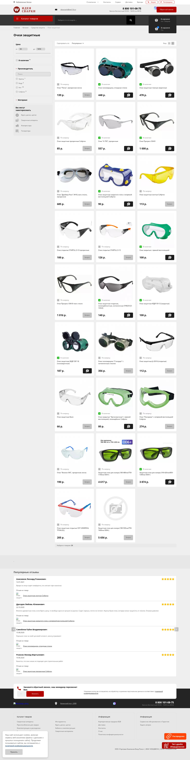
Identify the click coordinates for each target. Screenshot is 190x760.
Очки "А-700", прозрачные (108, 141)
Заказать (35, 694)
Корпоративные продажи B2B (109, 722)
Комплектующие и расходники (28, 728)
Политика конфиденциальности (110, 734)
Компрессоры (26, 125)
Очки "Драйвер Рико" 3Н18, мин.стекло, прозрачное (72, 196)
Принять (13, 752)
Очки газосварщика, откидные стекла (112, 88)
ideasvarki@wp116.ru (68, 9)
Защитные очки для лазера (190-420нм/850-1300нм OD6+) (156, 473)
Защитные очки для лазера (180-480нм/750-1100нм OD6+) (115, 473)
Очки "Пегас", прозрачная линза (69, 88)
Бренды (140, 2)
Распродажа (166, 2)
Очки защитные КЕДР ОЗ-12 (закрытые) (154, 303)
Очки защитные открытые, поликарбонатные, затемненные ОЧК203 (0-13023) (115, 305)
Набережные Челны (23, 2)
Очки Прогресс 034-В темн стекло (70, 303)
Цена (18, 44)
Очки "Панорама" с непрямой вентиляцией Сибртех (156, 418)
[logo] (21, 703)
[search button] (130, 20)
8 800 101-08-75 (132, 8)
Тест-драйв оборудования (177, 745)
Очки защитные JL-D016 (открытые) (152, 361)
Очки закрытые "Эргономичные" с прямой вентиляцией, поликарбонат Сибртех (114, 418)
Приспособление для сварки (28, 725)
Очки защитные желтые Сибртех (152, 195)
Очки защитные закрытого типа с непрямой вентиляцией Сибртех (115, 196)
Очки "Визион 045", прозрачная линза (71, 472)
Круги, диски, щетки (28, 115)
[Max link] (155, 8)
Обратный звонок (166, 9)
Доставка (129, 2)
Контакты (107, 2)
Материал (22, 100)
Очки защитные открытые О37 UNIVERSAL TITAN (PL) (73, 529)
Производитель (25, 68)
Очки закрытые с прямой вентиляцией (154, 250)
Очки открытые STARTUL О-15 (109, 250)
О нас (100, 731)
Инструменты (60, 722)
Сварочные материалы (64, 731)
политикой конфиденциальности (19, 746)
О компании (91, 2)
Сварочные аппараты (29, 120)
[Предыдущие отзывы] (14, 629)
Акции (152, 2)
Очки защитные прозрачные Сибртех (71, 141)
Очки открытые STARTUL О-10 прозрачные (73, 250)
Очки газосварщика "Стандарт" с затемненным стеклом (110, 362)
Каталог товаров (29, 18)
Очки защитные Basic (65, 417)
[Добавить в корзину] (128, 95)
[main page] (33, 9)
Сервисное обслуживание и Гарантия (154, 722)
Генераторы (25, 131)
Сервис (118, 2)
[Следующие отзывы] (176, 629)
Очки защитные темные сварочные (153, 88)
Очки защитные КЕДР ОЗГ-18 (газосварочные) (68, 362)
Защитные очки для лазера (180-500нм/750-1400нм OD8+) (115, 529)
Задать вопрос (145, 725)
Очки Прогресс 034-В (147, 141)
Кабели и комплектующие (65, 728)
